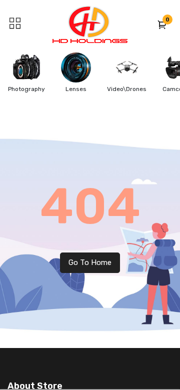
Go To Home (90, 262)
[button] (163, 24)
